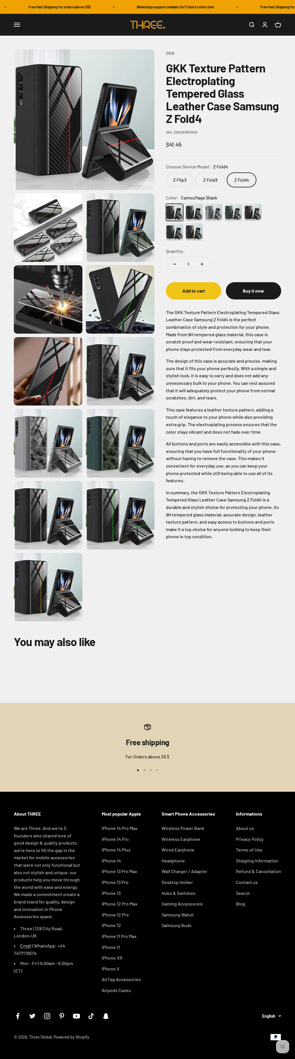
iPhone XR (112, 957)
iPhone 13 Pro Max (119, 871)
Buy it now (253, 290)
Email (25, 945)
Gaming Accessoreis (182, 903)
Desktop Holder (177, 882)
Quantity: (175, 251)
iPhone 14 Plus (116, 849)
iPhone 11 (111, 947)
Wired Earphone (178, 849)
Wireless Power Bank (183, 828)
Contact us (247, 882)
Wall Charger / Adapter (184, 871)
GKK (170, 53)
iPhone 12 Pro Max (119, 903)
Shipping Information (257, 860)
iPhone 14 (111, 860)
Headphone (173, 860)
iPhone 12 (111, 925)
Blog (240, 903)
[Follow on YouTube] (76, 1016)
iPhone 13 (111, 893)
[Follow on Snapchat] (106, 1016)
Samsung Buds (177, 925)
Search (243, 893)
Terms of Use (249, 849)
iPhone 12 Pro (115, 914)
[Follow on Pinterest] (62, 1016)
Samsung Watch (178, 914)
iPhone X (111, 968)
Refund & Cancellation (258, 871)
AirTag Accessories (121, 979)
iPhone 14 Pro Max (119, 828)
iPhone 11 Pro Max (119, 936)
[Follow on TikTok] (91, 1016)
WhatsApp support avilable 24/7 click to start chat (165, 7)
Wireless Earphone (181, 839)
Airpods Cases (116, 990)
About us (245, 828)
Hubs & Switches (179, 893)
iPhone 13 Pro (115, 882)
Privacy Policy (250, 839)
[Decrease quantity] (174, 264)
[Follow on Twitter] (32, 1016)
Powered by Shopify (71, 1037)
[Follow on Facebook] (18, 1016)
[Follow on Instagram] (47, 1016)
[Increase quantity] (202, 264)
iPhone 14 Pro (115, 839)
